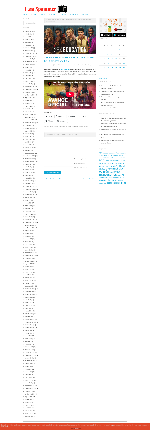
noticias (65, 126)
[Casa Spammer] (45, 8)
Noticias (42, 14)
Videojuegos (74, 14)
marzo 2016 (28, 377)
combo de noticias (118, 158)
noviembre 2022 (30, 156)
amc (109, 155)
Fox (124, 160)
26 (108, 68)
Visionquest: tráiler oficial (108, 108)
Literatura (85, 14)
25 (104, 68)
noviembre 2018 (30, 289)
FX (100, 163)
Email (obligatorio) (79, 163)
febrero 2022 (29, 181)
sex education (76, 126)
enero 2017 (28, 350)
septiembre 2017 (30, 327)
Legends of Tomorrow (105, 166)
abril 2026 (28, 42)
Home (52, 19)
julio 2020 (28, 233)
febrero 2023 (29, 147)
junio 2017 (28, 336)
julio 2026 (28, 34)
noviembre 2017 (30, 322)
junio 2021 (28, 203)
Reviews (103, 174)
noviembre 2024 (30, 89)
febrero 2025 (29, 81)
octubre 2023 (29, 125)
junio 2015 (28, 402)
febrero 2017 (29, 347)
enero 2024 (28, 117)
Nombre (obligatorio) (80, 159)
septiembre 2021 (30, 194)
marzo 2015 (28, 410)
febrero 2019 (29, 280)
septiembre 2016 (30, 361)
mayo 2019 (28, 272)
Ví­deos (64, 14)
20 (112, 63)
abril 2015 (28, 408)
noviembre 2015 (30, 388)
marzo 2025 (28, 78)
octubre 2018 (29, 291)
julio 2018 (28, 300)
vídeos (86, 126)
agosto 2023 (29, 131)
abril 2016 (28, 374)
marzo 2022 (28, 178)
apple (113, 155)
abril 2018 (28, 308)
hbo (113, 162)
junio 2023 (28, 136)
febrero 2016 (29, 380)
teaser (81, 126)
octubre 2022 (29, 159)
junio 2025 (28, 70)
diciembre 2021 (29, 186)
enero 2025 (28, 84)
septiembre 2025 (30, 62)
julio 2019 (28, 266)
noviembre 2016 (30, 355)
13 (112, 59)
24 (100, 68)
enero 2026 (28, 51)
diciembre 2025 (29, 53)
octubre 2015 (29, 391)
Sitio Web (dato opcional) (81, 168)
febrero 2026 (29, 48)
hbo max (118, 163)
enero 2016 (28, 383)
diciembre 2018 (29, 286)
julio (63, 19)
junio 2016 (28, 369)
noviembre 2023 (30, 122)
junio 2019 (28, 269)
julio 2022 (28, 167)
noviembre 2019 (30, 255)
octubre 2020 (29, 225)
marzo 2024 (28, 111)
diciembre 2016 (29, 352)
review (116, 171)
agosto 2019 (29, 264)
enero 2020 (28, 250)
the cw (111, 179)
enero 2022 (28, 183)
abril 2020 (28, 242)
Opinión (53, 14)
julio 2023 (28, 134)
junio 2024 (28, 103)
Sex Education (86, 65)
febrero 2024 (29, 114)
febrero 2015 (29, 413)
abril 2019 (28, 275)
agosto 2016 (29, 363)
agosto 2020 (29, 230)
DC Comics (104, 160)
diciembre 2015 (29, 385)
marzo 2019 (28, 278)
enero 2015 (28, 416)
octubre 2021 (29, 192)
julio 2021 (28, 200)
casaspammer (48, 65)
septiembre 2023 (30, 128)
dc (124, 158)
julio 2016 (28, 366)
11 (104, 59)
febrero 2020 (29, 247)
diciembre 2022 (29, 153)
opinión (104, 171)
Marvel (116, 165)
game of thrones (106, 163)
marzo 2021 (28, 211)
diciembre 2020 (29, 219)
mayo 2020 (28, 239)
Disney (111, 160)
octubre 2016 (29, 358)
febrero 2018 (29, 314)
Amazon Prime (114, 153)
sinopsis (108, 177)
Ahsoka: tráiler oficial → (89, 179)
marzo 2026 (28, 45)
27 (112, 68)
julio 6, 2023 (56, 65)
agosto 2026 (29, 31)
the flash (118, 180)
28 (116, 68)
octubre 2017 (29, 325)
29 (120, 68)
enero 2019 (28, 283)
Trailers (115, 182)
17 (100, 63)
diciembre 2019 (29, 253)
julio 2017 (28, 333)
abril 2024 (28, 109)
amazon (106, 152)
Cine (34, 14)
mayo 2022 (28, 172)
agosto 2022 (29, 164)
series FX (120, 175)
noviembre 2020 (30, 222)
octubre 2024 (29, 92)
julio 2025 (28, 67)
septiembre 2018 (30, 294)
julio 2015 (28, 399)
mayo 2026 (28, 39)
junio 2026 (28, 37)
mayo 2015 (28, 405)
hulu (122, 163)
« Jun (100, 78)
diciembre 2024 (29, 86)
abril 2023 (28, 142)
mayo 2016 (28, 372)
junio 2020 (28, 236)
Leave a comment (66, 65)
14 (116, 59)
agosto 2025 (29, 64)
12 (108, 59)
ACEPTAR (76, 428)
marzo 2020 (28, 244)
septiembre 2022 (30, 161)
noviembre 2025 (30, 56)
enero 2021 (28, 217)
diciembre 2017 (29, 319)
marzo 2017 (28, 344)
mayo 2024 (28, 106)
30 (124, 68)
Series (25, 14)
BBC (104, 158)
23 (124, 63)
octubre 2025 (29, 59)
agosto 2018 (29, 297)
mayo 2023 (28, 139)
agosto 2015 (29, 397)
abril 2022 (28, 175)
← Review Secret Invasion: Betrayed (54, 179)
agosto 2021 (29, 197)
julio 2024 (28, 100)
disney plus (117, 160)
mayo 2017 (28, 338)
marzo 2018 (28, 311)
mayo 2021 (28, 206)
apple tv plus (119, 155)
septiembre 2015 (30, 394)
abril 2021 (28, 208)
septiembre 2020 (30, 228)
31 (100, 72)
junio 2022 (28, 170)
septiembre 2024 (30, 95)
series (69, 126)
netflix (61, 126)
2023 (58, 19)
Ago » (105, 78)
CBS (107, 158)
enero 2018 (28, 316)
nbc (106, 169)
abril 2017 (28, 341)
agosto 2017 (29, 330)
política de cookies (125, 425)
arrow (101, 158)
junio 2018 (28, 302)
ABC (100, 153)
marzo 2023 (28, 145)
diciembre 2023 (29, 120)
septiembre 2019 (30, 261)
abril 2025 (28, 75)
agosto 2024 (29, 98)
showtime (102, 178)
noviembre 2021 (30, 189)
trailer (109, 182)
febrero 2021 (29, 214)
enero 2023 (28, 150)
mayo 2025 (28, 73)
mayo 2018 (28, 305)
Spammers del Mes (116, 177)
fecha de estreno (54, 126)
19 (108, 63)
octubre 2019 (29, 258)
